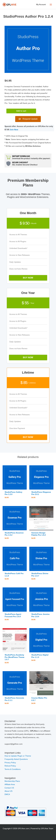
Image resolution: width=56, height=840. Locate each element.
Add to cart (21, 111)
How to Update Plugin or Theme (18, 756)
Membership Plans (12, 781)
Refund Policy (10, 766)
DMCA (7, 794)
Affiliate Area (10, 784)
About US (8, 791)
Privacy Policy (10, 763)
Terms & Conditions (13, 769)
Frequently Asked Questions (16, 759)
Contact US (9, 788)
